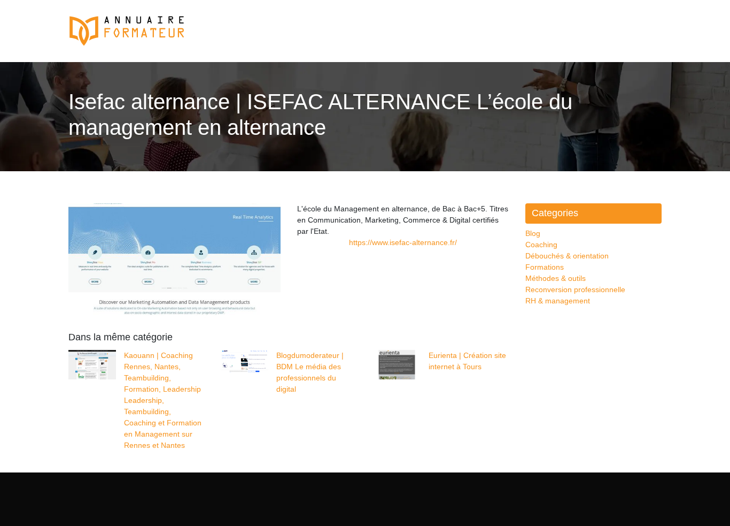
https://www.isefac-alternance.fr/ (403, 242)
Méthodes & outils (555, 278)
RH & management (557, 300)
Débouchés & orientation (567, 255)
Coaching (541, 244)
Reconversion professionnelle (575, 289)
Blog (532, 233)
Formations (544, 267)
